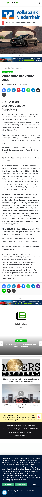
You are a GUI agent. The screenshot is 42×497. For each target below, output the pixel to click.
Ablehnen (8, 484)
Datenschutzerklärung (21, 435)
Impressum (29, 432)
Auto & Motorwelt (16, 68)
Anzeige (21, 9)
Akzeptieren (21, 484)
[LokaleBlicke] (13, 2)
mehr (34, 484)
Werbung (21, 55)
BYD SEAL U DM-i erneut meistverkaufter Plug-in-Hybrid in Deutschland (21, 346)
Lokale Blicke (9, 84)
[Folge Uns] (39, 416)
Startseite (6, 68)
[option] (21, 343)
